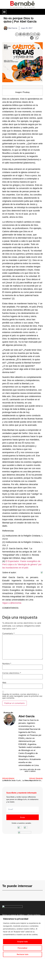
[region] (22, 937)
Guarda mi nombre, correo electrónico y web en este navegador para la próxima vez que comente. (22, 696)
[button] (4, 12)
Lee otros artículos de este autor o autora (30, 770)
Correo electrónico (11, 673)
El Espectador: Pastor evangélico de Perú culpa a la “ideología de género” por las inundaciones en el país (22, 564)
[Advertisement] (22, 858)
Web (4, 683)
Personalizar (22, 948)
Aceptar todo (22, 942)
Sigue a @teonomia (11, 603)
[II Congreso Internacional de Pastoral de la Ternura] (22, 62)
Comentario (8, 633)
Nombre (6, 663)
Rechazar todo (22, 954)
